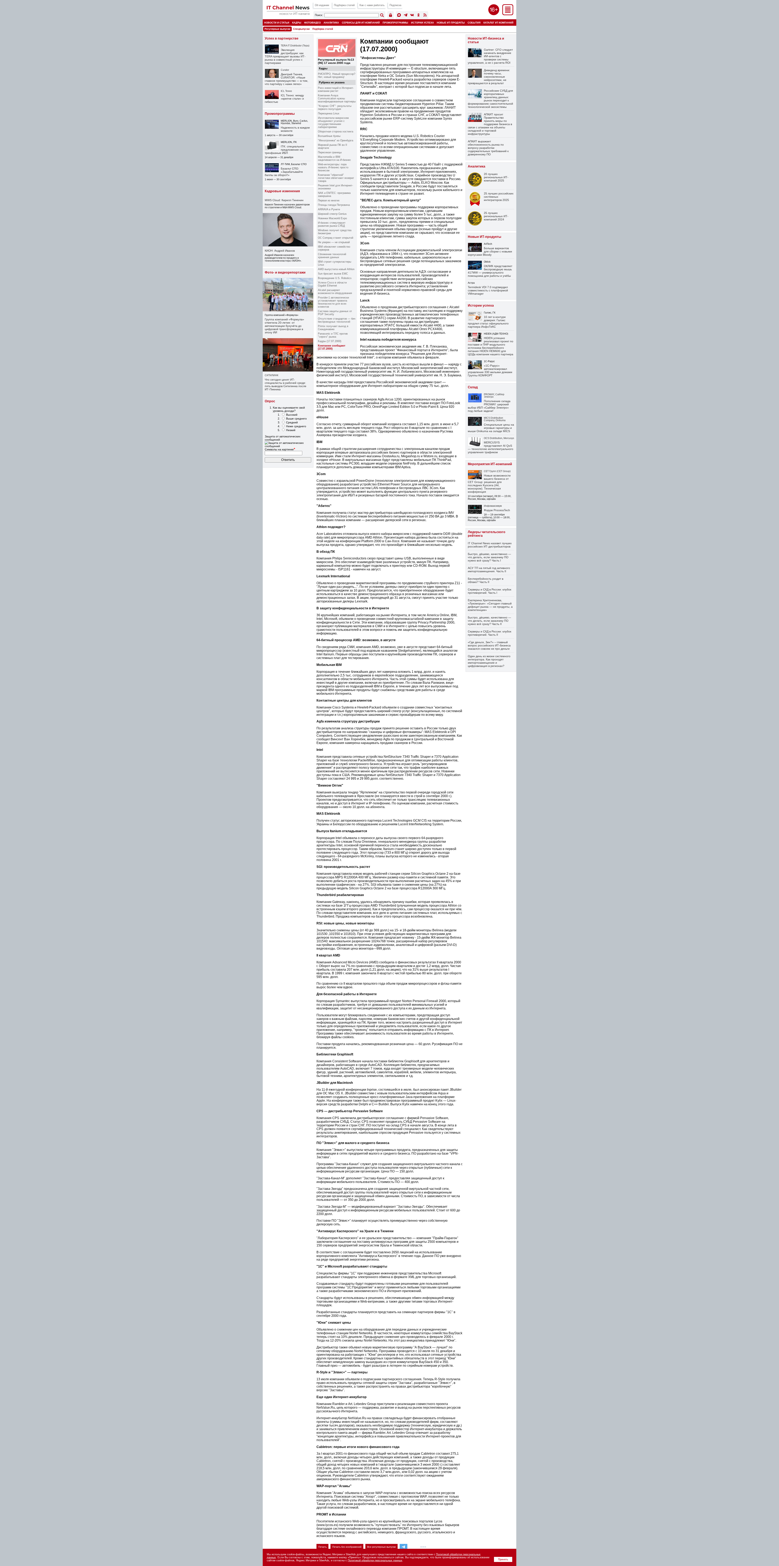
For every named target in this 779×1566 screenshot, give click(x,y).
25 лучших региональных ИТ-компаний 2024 (496, 216)
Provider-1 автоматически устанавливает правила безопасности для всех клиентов (333, 302)
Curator (285, 70)
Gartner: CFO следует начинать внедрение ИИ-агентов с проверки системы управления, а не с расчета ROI (490, 56)
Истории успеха (422, 22)
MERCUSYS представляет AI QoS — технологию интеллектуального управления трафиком (490, 447)
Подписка (395, 5)
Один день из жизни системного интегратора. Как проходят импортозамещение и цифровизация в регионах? (489, 661)
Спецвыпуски (301, 29)
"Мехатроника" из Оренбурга (335, 140)
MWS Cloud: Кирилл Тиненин (284, 200)
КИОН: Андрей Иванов (280, 250)
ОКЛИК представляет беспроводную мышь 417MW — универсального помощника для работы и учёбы (490, 270)
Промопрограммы (395, 22)
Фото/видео (312, 22)
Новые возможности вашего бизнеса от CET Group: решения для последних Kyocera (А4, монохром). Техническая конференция (489, 483)
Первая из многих (329, 200)
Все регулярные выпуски (381, 1547)
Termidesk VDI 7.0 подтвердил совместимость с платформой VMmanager (488, 290)
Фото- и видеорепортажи (285, 272)
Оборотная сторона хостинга (335, 131)
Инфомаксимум (493, 506)
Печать (322, 1547)
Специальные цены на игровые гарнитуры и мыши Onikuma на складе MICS (491, 428)
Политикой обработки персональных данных (375, 1560)
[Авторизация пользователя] (390, 15)
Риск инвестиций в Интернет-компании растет (336, 89)
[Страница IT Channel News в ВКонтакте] (412, 15)
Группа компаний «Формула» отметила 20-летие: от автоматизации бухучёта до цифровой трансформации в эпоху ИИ (284, 326)
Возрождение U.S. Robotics (335, 278)
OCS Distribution (493, 438)
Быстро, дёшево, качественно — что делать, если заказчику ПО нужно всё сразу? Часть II (489, 621)
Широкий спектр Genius (332, 213)
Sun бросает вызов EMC (333, 273)
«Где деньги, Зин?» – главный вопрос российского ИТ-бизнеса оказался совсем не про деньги (489, 645)
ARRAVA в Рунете (329, 209)
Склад (473, 387)
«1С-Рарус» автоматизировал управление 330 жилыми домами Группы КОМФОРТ (490, 370)
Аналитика (331, 22)
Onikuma (501, 420)
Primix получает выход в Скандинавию (333, 328)
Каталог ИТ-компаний (498, 22)
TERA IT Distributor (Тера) (295, 45)
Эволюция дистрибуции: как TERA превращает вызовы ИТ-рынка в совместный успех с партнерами (285, 56)
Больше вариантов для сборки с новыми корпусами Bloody (490, 251)
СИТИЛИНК (271, 375)
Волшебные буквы (329, 135)
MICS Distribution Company (493, 419)
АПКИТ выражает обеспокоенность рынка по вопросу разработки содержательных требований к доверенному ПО (488, 148)
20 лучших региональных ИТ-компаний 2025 (496, 177)
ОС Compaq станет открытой (335, 237)
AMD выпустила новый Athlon (336, 269)
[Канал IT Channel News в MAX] (399, 15)
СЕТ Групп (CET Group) (497, 471)
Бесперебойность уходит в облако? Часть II (485, 580)
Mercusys (509, 438)
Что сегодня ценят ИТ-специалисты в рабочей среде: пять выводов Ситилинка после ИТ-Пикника (285, 384)
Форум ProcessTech (497, 510)
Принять (503, 1559)
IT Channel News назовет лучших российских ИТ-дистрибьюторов (490, 545)
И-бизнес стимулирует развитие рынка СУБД (331, 224)
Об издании (322, 5)
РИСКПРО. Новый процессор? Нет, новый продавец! (336, 75)
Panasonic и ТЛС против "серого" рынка (333, 335)
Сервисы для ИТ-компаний (361, 22)
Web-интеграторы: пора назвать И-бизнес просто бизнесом (333, 167)
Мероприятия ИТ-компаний (490, 464)
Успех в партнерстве (281, 38)
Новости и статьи (276, 22)
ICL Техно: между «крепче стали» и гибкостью (284, 98)
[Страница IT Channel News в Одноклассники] (418, 15)
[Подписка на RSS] (425, 15)
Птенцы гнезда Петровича (334, 204)
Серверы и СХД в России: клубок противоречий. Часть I (489, 591)
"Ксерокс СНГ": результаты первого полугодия (334, 107)
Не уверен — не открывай (334, 242)
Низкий (290, 430)
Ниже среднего (296, 426)
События (474, 22)
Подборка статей (344, 5)
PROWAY (489, 394)
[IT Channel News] (288, 13)
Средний (292, 422)
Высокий (291, 414)
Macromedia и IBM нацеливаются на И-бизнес (334, 158)
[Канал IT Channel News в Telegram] (405, 15)
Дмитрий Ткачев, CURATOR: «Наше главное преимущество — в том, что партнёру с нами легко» (286, 79)
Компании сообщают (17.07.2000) (331, 347)
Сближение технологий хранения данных (332, 256)
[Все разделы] (507, 14)
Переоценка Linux (328, 113)
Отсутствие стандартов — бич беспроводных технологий (336, 320)
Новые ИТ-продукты (451, 22)
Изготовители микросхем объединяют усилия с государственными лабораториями (333, 122)
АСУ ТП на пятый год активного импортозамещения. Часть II (489, 569)
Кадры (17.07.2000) (329, 341)
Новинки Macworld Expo (332, 218)
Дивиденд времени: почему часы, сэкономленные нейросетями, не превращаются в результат (489, 77)
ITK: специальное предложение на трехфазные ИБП (284, 150)
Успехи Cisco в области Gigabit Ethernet (332, 284)
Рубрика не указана (331, 82)
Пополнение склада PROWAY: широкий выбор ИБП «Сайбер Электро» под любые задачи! (489, 405)
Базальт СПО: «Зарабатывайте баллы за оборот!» (284, 172)
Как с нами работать (372, 5)
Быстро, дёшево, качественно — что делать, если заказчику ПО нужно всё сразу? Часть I (489, 557)
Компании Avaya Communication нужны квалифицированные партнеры (337, 98)
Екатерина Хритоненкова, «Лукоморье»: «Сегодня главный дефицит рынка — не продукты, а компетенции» (490, 605)
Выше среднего (296, 418)
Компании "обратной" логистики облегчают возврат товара (336, 177)
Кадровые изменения (282, 191)
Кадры (296, 22)
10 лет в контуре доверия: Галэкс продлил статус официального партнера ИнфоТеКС (488, 321)
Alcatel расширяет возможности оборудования (335, 292)
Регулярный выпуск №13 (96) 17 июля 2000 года (336, 61)
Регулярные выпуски (277, 29)
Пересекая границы (330, 152)
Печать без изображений (347, 1547)
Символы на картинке (280, 449)
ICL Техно (286, 91)
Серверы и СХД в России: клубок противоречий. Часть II (489, 633)
